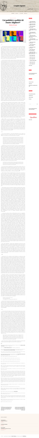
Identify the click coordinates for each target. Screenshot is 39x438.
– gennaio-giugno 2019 (32, 58)
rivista (16, 13)
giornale (13, 13)
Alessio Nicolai (16, 391)
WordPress (24, 436)
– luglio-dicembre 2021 (32, 47)
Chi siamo (21, 13)
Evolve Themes (14, 436)
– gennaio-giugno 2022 (32, 45)
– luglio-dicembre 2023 (33, 36)
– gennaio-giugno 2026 (32, 22)
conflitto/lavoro (31, 95)
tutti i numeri (30, 65)
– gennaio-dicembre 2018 (32, 60)
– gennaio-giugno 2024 (32, 33)
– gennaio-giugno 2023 (33, 40)
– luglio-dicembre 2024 (33, 30)
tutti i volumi (30, 119)
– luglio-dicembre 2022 (32, 42)
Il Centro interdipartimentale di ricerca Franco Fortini (33, 73)
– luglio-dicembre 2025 (32, 24)
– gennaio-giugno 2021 (32, 50)
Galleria (25, 13)
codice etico (30, 83)
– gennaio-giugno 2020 (32, 55)
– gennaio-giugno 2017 (32, 63)
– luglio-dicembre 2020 (33, 53)
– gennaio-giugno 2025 (32, 27)
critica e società (31, 97)
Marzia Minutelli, (6, 428)
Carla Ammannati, (4, 421)
